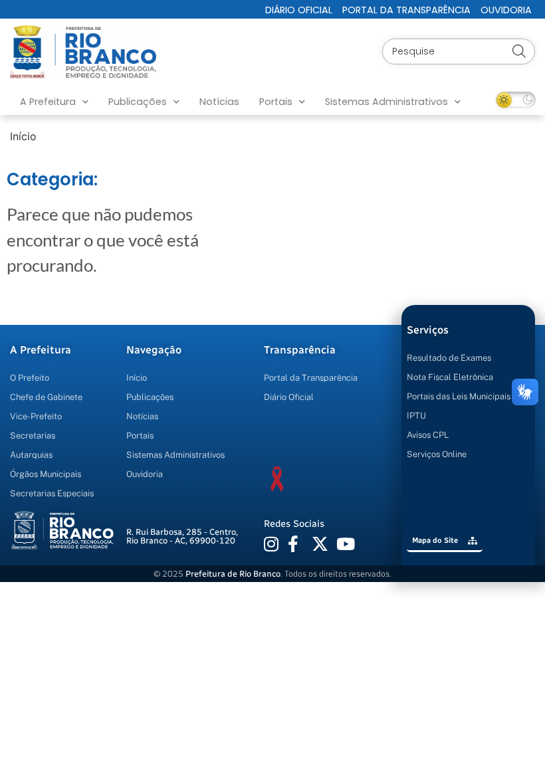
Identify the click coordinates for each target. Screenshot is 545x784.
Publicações (137, 101)
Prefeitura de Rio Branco (232, 574)
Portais (275, 101)
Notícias (219, 101)
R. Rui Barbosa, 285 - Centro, (182, 536)
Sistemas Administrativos (386, 101)
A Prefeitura (48, 101)
